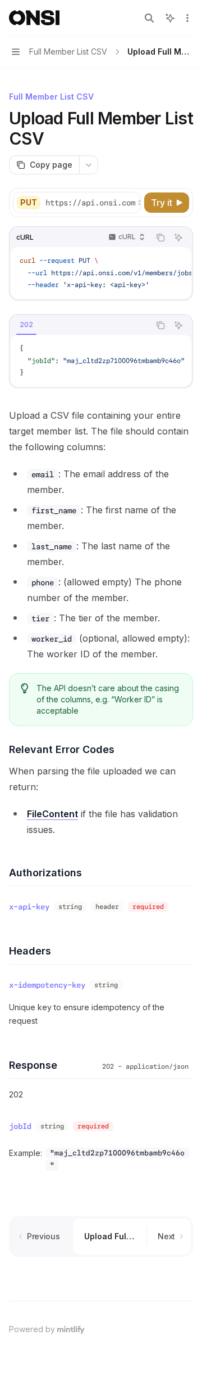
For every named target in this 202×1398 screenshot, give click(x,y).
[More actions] (187, 18)
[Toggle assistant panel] (170, 18)
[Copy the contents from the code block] (160, 237)
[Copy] (130, 202)
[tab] (26, 324)
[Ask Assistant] (178, 237)
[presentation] (92, 202)
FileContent (52, 813)
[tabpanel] (101, 361)
